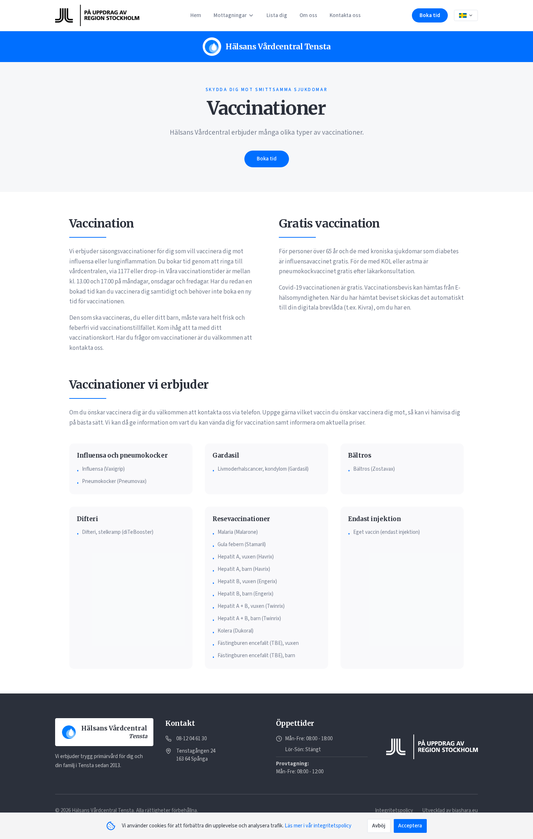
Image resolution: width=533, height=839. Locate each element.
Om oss (308, 15)
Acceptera (410, 826)
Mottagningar (230, 15)
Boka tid (430, 15)
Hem (195, 15)
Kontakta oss (345, 15)
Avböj (378, 826)
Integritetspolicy (394, 810)
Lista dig (276, 15)
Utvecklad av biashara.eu (450, 810)
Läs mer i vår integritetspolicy (318, 826)
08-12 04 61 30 (191, 738)
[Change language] (466, 15)
